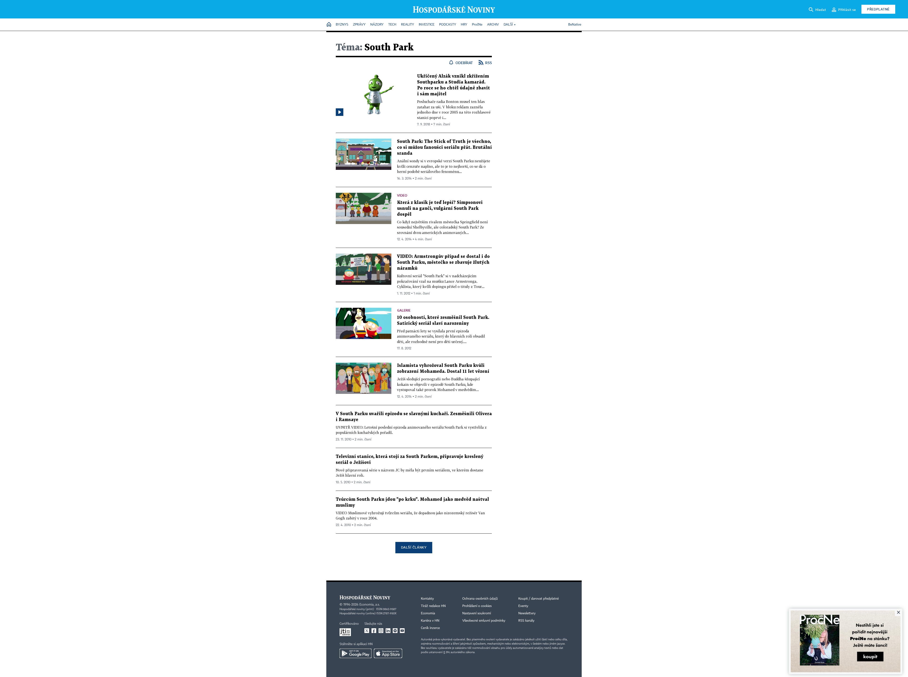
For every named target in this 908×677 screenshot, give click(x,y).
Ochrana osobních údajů (480, 598)
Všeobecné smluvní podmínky (483, 620)
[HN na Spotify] (395, 630)
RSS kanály (526, 620)
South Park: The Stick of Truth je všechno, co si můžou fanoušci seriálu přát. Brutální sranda (444, 147)
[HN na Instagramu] (381, 630)
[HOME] (329, 24)
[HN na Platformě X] (366, 630)
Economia (428, 613)
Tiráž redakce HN (433, 606)
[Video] (339, 112)
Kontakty (427, 598)
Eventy (523, 606)
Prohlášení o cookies (477, 606)
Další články (413, 547)
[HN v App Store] (388, 653)
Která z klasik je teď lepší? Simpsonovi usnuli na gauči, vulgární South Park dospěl (440, 208)
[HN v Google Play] (355, 653)
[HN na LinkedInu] (388, 630)
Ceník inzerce (430, 628)
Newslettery (527, 613)
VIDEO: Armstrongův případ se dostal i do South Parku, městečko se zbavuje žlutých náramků (443, 262)
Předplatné (878, 9)
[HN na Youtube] (402, 630)
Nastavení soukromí (476, 613)
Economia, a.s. (369, 604)
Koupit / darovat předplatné (538, 598)
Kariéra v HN (430, 620)
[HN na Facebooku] (373, 630)
